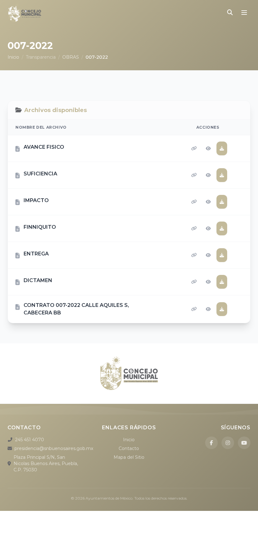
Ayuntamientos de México (109, 498)
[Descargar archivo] (221, 148)
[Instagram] (228, 443)
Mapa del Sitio (129, 457)
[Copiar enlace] (194, 148)
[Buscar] (230, 12)
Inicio (13, 57)
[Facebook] (211, 443)
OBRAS (70, 57)
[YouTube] (244, 443)
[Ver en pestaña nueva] (208, 148)
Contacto (129, 448)
